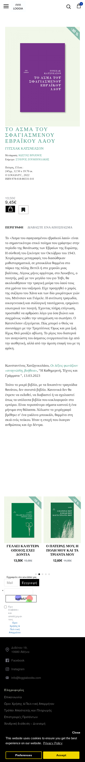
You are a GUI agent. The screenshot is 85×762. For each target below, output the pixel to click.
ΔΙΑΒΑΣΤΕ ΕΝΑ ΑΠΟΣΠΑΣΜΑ (49, 227)
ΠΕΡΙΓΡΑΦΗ (14, 227)
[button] (36, 574)
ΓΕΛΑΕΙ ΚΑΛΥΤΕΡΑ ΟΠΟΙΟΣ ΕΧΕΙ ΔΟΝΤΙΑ (23, 550)
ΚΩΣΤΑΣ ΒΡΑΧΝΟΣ (30, 155)
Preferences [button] (23, 755)
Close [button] (76, 732)
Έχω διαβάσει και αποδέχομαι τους (6, 619)
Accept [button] (61, 755)
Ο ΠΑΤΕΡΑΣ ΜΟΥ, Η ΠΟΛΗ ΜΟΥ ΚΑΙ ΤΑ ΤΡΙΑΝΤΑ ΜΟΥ (62, 550)
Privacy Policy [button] (53, 743)
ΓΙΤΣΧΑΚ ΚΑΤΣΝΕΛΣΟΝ (24, 148)
